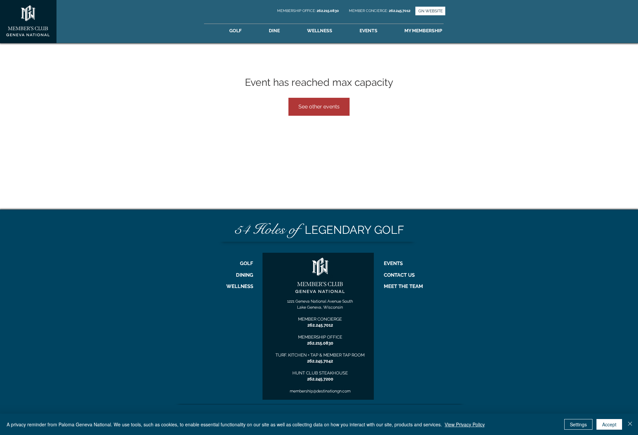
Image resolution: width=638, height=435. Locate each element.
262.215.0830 (328, 11)
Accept (609, 424)
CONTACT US (399, 275)
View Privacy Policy (465, 424)
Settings (578, 424)
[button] (432, 30)
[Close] (630, 424)
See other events (319, 106)
